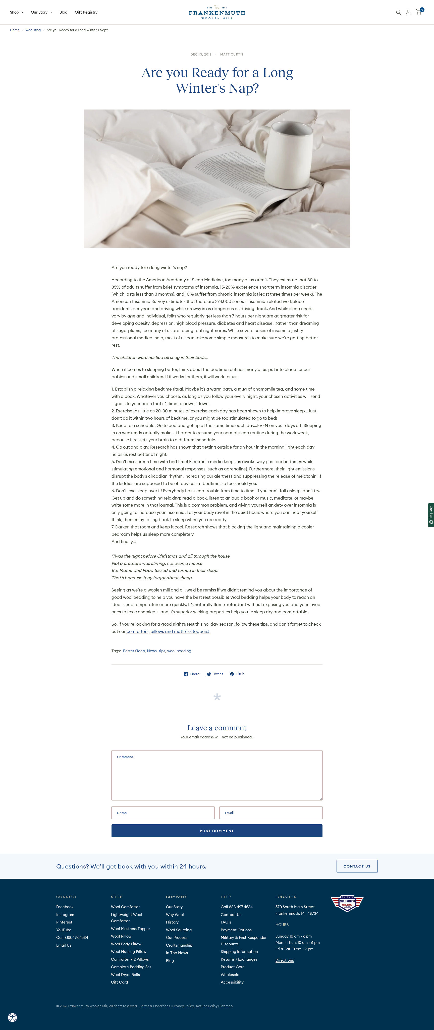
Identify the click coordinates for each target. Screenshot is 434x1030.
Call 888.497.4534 (72, 937)
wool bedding (179, 650)
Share (194, 674)
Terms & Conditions (155, 1006)
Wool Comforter (125, 906)
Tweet (218, 674)
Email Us (63, 945)
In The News (177, 952)
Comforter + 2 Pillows (130, 959)
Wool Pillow (121, 936)
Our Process (176, 937)
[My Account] (408, 12)
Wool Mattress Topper (130, 928)
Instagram (65, 914)
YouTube (63, 930)
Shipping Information (239, 951)
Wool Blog (33, 30)
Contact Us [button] (357, 866)
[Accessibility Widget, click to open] (13, 1017)
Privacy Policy (183, 1006)
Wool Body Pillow (126, 944)
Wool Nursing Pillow (128, 951)
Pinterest (64, 922)
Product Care (233, 966)
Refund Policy (207, 1006)
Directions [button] (285, 960)
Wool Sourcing (179, 930)
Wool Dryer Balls (125, 974)
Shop (14, 12)
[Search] (398, 12)
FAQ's (226, 922)
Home (15, 30)
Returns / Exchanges (239, 959)
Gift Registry (86, 12)
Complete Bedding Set (131, 966)
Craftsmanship (179, 945)
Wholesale (230, 974)
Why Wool (175, 914)
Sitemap (226, 1006)
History (172, 922)
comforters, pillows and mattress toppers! (168, 631)
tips (162, 650)
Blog (63, 12)
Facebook (65, 906)
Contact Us (231, 914)
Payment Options (236, 930)
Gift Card (119, 982)
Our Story (39, 12)
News (152, 650)
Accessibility (232, 982)
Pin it (240, 674)
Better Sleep (134, 650)
